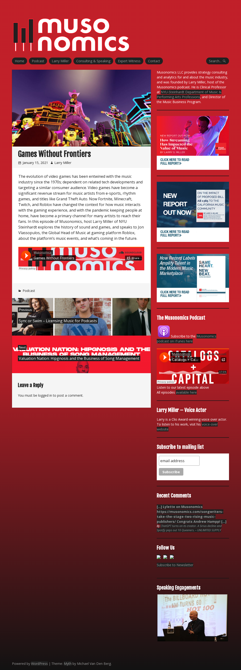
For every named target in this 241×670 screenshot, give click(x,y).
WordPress (39, 663)
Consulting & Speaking (93, 61)
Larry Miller (60, 61)
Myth (68, 663)
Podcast (38, 61)
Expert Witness (129, 61)
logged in (45, 395)
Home (19, 61)
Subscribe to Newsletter (175, 565)
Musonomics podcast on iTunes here (186, 338)
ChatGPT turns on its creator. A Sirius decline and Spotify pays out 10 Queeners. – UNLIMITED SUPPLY (189, 528)
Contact (154, 61)
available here (186, 392)
